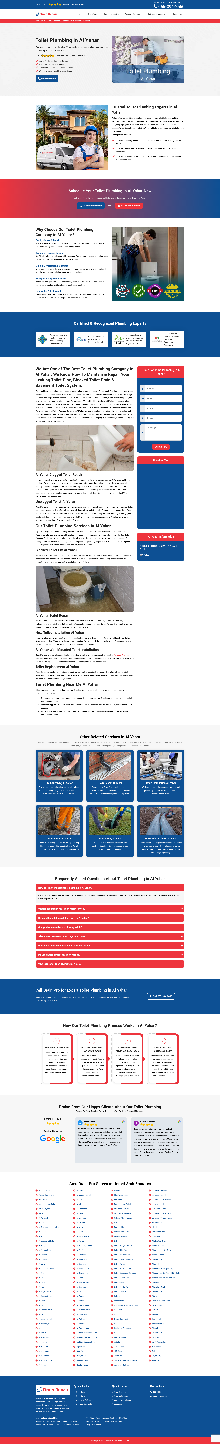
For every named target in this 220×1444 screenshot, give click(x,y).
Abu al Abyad (44, 1190)
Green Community (121, 1319)
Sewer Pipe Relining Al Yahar (161, 838)
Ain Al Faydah (44, 1209)
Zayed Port (156, 1360)
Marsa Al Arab (158, 1254)
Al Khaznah (43, 1342)
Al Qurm (80, 1231)
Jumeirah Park (158, 1204)
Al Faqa (42, 1282)
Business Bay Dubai (122, 1204)
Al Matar (80, 1199)
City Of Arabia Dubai (122, 1213)
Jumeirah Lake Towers (161, 1199)
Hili (115, 1333)
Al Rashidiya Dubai (84, 1245)
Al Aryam (42, 1236)
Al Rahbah (81, 1241)
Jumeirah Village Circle (161, 1213)
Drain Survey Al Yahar (110, 838)
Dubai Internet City (122, 1254)
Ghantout (118, 1310)
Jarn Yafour (119, 1346)
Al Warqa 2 (81, 1300)
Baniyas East (82, 1356)
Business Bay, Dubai (122, 1209)
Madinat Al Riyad (159, 1241)
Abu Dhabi (43, 1199)
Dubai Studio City (121, 1291)
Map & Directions (93, 1424)
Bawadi (117, 1190)
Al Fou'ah (42, 1287)
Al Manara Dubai (45, 1360)
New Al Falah (157, 1291)
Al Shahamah (82, 1273)
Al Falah (42, 1277)
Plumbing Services (133, 14)
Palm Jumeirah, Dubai (161, 1300)
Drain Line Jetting (111, 14)
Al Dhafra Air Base (46, 1268)
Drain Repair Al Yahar (110, 783)
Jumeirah (118, 1356)
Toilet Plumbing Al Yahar (79, 21)
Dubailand (118, 1296)
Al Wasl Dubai (82, 1314)
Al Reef (80, 1250)
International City (121, 1337)
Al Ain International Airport (50, 1227)
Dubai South (119, 1282)
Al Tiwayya (81, 1291)
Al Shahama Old (83, 1268)
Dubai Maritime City (122, 1268)
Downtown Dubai (121, 1236)
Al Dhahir (42, 1273)
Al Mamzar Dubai (46, 1356)
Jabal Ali (117, 1342)
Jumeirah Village (159, 1209)
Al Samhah (81, 1264)
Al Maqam (81, 1190)
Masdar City (157, 1259)
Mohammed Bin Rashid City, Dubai (166, 1273)
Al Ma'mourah (44, 1351)
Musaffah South (158, 1287)
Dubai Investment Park (123, 1259)
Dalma (117, 1222)
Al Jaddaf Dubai (45, 1310)
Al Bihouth (43, 1259)
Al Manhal (43, 1365)
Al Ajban (42, 1231)
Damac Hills (119, 1227)
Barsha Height (82, 1365)
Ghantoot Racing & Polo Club (126, 1305)
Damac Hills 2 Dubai (122, 1231)
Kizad (154, 1227)
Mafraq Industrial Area (161, 1250)
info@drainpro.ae (160, 1396)
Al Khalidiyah (44, 1333)
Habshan (118, 1323)
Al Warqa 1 (81, 1296)
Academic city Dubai (47, 1204)
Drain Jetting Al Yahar (59, 838)
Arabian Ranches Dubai (86, 1342)
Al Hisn (42, 1300)
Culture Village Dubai (123, 1218)
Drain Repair (93, 14)
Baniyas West (82, 1360)
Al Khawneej (44, 1337)
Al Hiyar (42, 1305)
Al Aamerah (43, 1218)
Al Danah (42, 1264)
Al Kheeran (43, 1346)
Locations (118, 1404)
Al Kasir (42, 1328)
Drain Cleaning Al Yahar (59, 783)
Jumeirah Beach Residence (125, 1360)
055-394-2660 (171, 7)
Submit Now (161, 446)
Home (80, 14)
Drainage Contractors (157, 14)
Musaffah (156, 1282)
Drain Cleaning (120, 1392)
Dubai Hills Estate (121, 1250)
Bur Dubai (118, 1199)
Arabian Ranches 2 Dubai (87, 1333)
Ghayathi (118, 1314)
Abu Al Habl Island (46, 1195)
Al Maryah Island (84, 1195)
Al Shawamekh (83, 1282)
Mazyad (155, 1264)
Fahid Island (119, 1300)
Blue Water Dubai (121, 1195)
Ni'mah (155, 1296)
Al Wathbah (81, 1319)
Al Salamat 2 (82, 1259)
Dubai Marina (119, 1264)
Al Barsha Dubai (45, 1250)
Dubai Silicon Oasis (122, 1277)
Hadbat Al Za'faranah (123, 1328)
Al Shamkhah (82, 1277)
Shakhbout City (158, 1323)
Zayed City (156, 1356)
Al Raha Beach (83, 1236)
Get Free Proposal (130, 205)
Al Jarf (41, 1314)
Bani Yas (80, 1351)
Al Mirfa (80, 1204)
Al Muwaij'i (81, 1218)
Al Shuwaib (81, 1287)
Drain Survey (81, 1396)
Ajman (41, 1213)
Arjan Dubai (81, 1346)
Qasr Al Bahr (157, 1305)
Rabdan (155, 1310)
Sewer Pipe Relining (122, 1400)
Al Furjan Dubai (45, 1291)
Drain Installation (121, 1396)
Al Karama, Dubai (46, 1323)
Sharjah (155, 1328)
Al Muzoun (81, 1222)
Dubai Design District (123, 1245)
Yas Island (156, 1346)
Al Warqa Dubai (83, 1305)
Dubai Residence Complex (125, 1273)
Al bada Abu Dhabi (46, 1241)
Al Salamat (81, 1254)
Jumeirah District (121, 1365)
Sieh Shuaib (157, 1333)
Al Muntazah (82, 1209)
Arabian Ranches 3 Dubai (87, 1337)
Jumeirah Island (159, 1195)
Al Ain (41, 1222)
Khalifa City (157, 1222)
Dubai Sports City (121, 1287)
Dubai (116, 1241)
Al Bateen (43, 1254)
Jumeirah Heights (159, 1190)
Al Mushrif (81, 1213)
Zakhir (154, 1351)
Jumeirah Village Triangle (162, 1218)
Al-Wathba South (83, 1328)
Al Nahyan (81, 1227)
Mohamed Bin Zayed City (162, 1268)
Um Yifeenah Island (160, 1342)
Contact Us (177, 14)
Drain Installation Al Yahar (161, 783)
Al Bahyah (43, 1245)
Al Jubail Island (45, 1319)
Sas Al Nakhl (157, 1319)
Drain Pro (109, 1441)
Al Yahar (80, 1323)
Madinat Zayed (158, 1245)
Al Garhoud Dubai (46, 1296)
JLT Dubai (118, 1351)
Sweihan (155, 1337)
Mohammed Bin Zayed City (163, 1277)
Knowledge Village (159, 1231)
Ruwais (155, 1314)
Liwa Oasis (156, 1236)
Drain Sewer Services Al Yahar (55, 21)
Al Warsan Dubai (83, 1310)
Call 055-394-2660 (92, 205)
